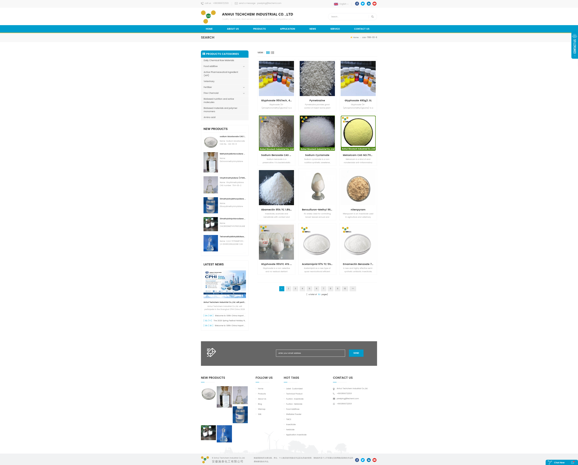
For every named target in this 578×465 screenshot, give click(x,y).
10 (345, 288)
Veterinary (209, 81)
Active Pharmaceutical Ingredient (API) (221, 73)
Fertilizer (208, 87)
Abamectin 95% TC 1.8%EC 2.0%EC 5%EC (277, 210)
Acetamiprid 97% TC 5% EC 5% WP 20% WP (318, 264)
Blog (260, 404)
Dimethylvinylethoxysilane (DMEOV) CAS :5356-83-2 (233, 199)
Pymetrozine (317, 100)
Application (287, 29)
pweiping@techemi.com (269, 3)
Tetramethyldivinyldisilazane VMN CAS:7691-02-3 (233, 236)
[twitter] (363, 4)
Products (259, 29)
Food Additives (292, 409)
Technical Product (294, 393)
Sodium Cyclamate (317, 155)
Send (356, 353)
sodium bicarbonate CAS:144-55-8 (233, 136)
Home (209, 29)
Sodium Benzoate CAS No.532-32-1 (277, 155)
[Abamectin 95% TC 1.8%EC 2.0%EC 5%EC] (276, 187)
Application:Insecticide (296, 434)
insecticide (291, 424)
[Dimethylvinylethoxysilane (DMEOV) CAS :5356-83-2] (240, 414)
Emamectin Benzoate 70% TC (359, 264)
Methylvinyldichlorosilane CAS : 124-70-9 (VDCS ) (233, 153)
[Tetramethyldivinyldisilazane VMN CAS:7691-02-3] (224, 433)
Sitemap (261, 409)
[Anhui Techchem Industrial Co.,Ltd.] (247, 17)
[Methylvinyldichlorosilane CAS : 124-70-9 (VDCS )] (224, 397)
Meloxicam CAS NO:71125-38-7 (359, 155)
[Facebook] (357, 4)
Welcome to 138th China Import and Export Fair (236, 325)
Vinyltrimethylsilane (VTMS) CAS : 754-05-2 (233, 178)
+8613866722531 (221, 3)
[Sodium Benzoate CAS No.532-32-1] (276, 133)
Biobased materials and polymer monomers (220, 109)
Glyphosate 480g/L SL (358, 100)
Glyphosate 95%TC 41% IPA (277, 264)
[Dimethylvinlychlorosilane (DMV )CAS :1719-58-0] (208, 432)
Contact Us (361, 29)
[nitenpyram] (358, 187)
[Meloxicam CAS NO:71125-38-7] (358, 133)
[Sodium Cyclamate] (317, 133)
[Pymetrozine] (317, 78)
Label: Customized (294, 388)
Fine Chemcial (211, 93)
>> (353, 288)
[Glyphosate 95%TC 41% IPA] (276, 242)
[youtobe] (374, 4)
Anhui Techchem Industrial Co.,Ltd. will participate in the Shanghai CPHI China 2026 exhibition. (225, 302)
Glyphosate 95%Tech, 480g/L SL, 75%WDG (277, 100)
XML (259, 414)
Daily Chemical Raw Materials (219, 60)
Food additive (211, 66)
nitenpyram (358, 210)
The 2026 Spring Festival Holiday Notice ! (232, 320)
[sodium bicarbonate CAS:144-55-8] (208, 393)
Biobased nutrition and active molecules (219, 100)
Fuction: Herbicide (294, 404)
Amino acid (209, 117)
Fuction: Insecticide (294, 399)
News (312, 29)
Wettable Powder (293, 414)
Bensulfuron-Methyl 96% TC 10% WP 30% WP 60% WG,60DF (318, 210)
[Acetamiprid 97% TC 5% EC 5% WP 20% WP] (317, 242)
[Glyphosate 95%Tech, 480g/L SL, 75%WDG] (276, 78)
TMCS (288, 419)
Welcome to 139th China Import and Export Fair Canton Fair (242, 315)
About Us (233, 29)
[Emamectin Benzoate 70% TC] (358, 242)
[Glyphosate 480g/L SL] (358, 78)
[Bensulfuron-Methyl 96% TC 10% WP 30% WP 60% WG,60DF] (317, 187)
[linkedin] (369, 4)
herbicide (290, 429)
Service (335, 29)
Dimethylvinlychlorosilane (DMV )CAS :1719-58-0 (233, 218)
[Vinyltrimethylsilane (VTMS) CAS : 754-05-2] (240, 395)
